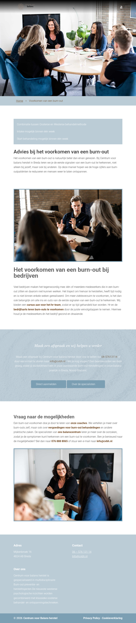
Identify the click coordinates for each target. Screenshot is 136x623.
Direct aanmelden (46, 384)
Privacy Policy (91, 618)
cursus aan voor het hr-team (44, 304)
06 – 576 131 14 (81, 551)
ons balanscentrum (69, 432)
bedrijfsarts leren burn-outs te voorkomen (39, 309)
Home (19, 100)
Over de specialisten (83, 384)
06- (109, 356)
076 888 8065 (59, 441)
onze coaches (79, 423)
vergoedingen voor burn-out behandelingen (74, 427)
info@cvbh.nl (57, 361)
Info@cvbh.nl (80, 556)
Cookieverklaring (112, 618)
